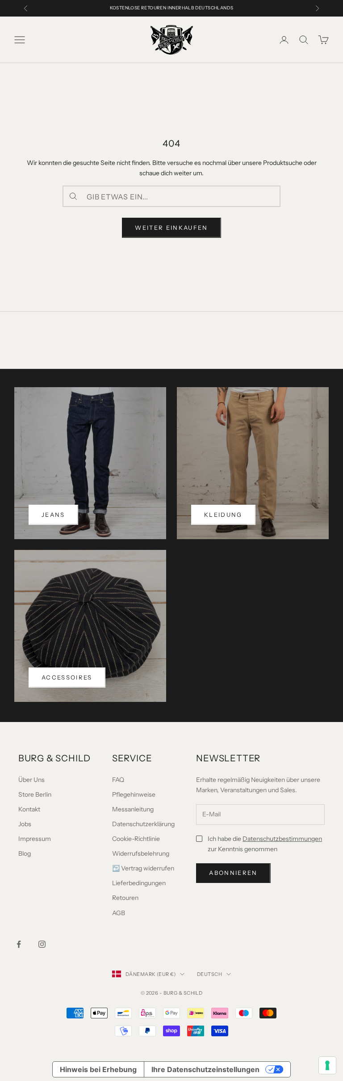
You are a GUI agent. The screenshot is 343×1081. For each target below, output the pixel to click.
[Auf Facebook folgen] (18, 944)
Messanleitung (133, 809)
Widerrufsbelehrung (140, 853)
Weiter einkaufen (171, 227)
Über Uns (31, 780)
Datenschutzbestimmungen (282, 839)
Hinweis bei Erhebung (98, 1069)
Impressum (34, 839)
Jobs (24, 824)
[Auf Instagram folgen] (42, 944)
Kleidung (223, 514)
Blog (24, 853)
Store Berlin (34, 794)
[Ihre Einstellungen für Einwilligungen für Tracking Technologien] (327, 1065)
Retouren (125, 898)
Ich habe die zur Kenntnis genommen (265, 844)
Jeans (53, 514)
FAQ (118, 780)
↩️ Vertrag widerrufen (143, 868)
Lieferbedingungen (139, 883)
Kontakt (29, 809)
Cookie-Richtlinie (136, 839)
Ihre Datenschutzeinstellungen (205, 1069)
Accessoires (67, 677)
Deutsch (209, 974)
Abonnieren (233, 872)
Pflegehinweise (133, 794)
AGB (118, 913)
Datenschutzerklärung (143, 824)
